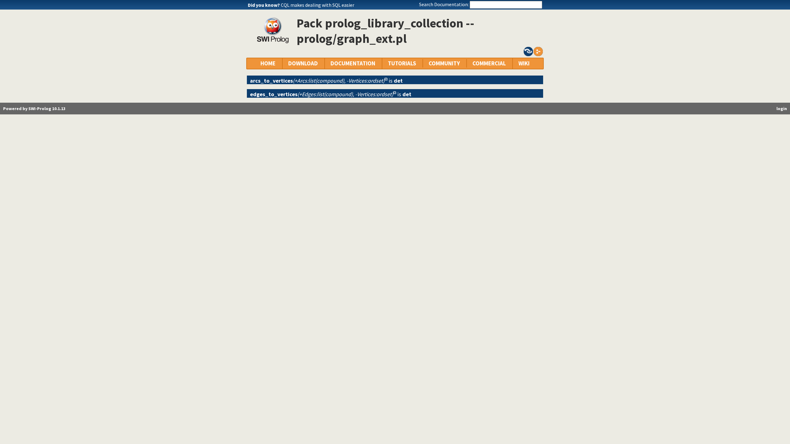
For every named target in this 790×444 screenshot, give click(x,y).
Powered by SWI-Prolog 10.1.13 (34, 108)
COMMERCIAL (489, 63)
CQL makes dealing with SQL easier (317, 5)
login (781, 108)
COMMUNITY (444, 63)
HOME (268, 63)
